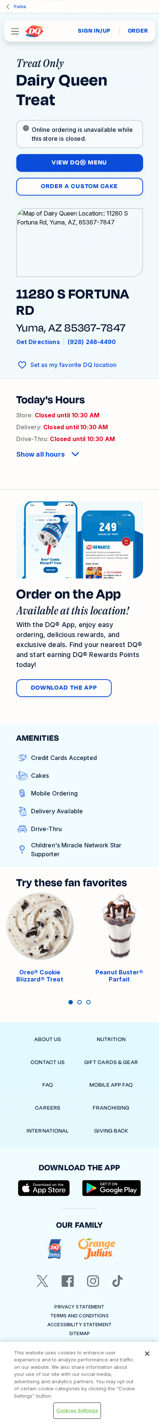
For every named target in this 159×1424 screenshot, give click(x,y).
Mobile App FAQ (111, 1085)
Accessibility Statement (79, 1324)
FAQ (48, 1085)
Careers (47, 1108)
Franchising (111, 1108)
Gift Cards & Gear (111, 1062)
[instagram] (93, 1281)
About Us (47, 1039)
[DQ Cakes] (54, 1249)
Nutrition (111, 1039)
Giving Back (111, 1131)
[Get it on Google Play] (111, 1188)
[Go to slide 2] (79, 1002)
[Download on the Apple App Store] (44, 1188)
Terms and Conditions (79, 1315)
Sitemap (79, 1333)
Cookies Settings (77, 1410)
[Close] (147, 1353)
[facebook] (67, 1281)
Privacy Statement (79, 1307)
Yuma (19, 6)
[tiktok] (117, 1281)
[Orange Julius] (97, 1249)
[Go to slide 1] (70, 1002)
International (48, 1131)
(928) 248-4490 (92, 342)
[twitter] (42, 1281)
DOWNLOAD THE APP (64, 687)
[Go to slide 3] (88, 1002)
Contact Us (48, 1062)
